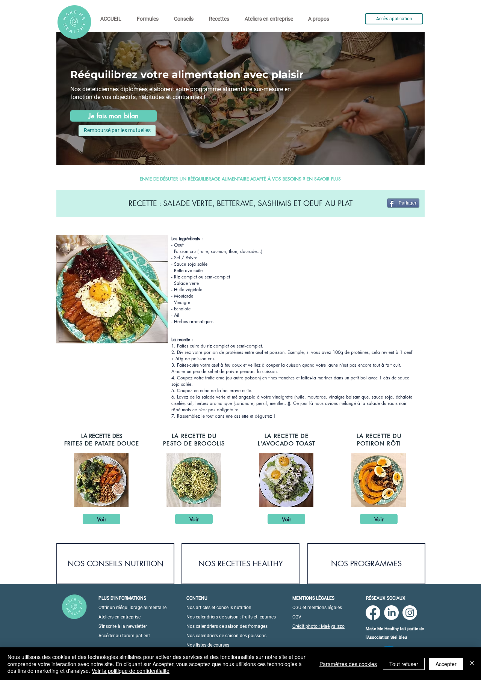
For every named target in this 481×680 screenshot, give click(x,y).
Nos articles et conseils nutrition (218, 607)
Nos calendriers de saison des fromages (227, 626)
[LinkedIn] (391, 612)
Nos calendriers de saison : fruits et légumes (231, 617)
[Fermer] (471, 663)
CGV (296, 617)
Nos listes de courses (207, 645)
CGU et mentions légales (317, 607)
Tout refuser (403, 664)
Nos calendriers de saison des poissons (226, 635)
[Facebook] (373, 612)
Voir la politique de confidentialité (130, 670)
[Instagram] (409, 612)
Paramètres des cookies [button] (348, 664)
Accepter (446, 664)
